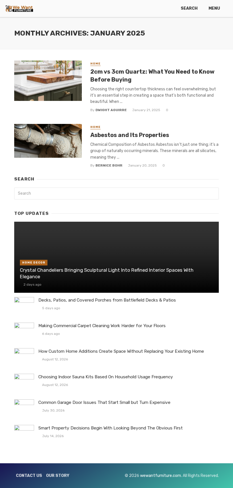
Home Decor (33, 262)
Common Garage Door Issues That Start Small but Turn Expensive (104, 402)
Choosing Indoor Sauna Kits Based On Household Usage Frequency (105, 376)
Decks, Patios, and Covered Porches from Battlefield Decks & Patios (107, 300)
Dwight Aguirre (111, 110)
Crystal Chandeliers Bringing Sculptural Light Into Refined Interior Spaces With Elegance (107, 273)
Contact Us (29, 475)
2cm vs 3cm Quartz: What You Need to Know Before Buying (152, 75)
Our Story (57, 475)
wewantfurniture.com (160, 475)
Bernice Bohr (108, 165)
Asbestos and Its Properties (129, 135)
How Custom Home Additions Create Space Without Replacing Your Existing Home (121, 351)
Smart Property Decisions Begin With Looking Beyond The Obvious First (110, 428)
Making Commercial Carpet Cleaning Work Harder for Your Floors (102, 325)
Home (95, 63)
